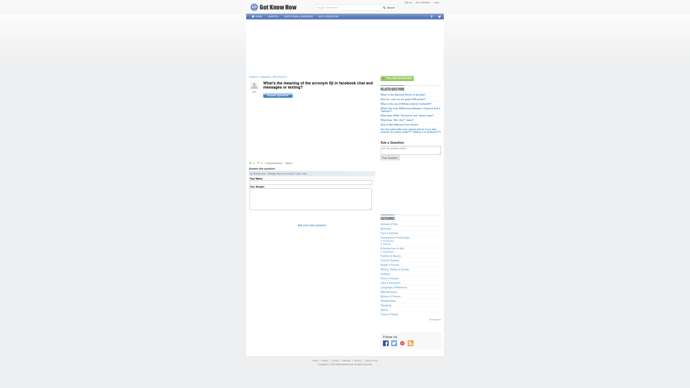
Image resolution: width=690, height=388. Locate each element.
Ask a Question (423, 2)
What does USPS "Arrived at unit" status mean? (407, 115)
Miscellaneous (280, 76)
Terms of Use (371, 360)
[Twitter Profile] (439, 16)
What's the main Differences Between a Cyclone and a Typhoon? (410, 109)
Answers (253, 76)
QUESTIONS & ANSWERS (298, 16)
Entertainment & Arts (392, 248)
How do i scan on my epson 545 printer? (403, 99)
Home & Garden (390, 278)
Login (436, 2)
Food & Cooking (390, 260)
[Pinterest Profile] (402, 343)
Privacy (357, 360)
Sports (384, 309)
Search (390, 7)
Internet (386, 243)
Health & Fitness (390, 265)
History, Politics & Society (395, 269)
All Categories (435, 319)
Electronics (388, 240)
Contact (335, 360)
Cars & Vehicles (389, 233)
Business (386, 228)
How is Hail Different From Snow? (399, 124)
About (325, 360)
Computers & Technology (395, 237)
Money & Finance (391, 296)
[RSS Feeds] (410, 343)
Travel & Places (389, 314)
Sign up (408, 2)
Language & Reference (394, 287)
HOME (258, 16)
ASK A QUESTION (328, 16)
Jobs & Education (390, 283)
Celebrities (388, 251)
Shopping (386, 305)
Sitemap (346, 360)
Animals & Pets (389, 224)
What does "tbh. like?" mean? (397, 120)
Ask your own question (312, 225)
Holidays (385, 274)
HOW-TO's (273, 16)
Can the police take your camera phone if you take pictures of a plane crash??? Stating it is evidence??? (411, 130)
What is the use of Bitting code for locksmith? (406, 104)
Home (315, 360)
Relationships (388, 300)
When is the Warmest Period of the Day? (403, 94)
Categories (265, 76)
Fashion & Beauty (391, 256)
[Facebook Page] (431, 16)
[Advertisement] (345, 47)
